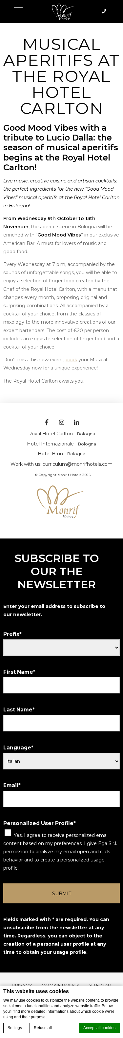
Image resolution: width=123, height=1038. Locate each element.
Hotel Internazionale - (61, 444)
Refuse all (43, 1028)
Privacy (22, 985)
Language (17, 748)
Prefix (11, 634)
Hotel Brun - (61, 454)
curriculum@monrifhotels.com (78, 464)
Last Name (17, 710)
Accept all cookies (99, 1028)
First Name (18, 672)
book (71, 360)
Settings (15, 1028)
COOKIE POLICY (60, 985)
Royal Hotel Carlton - (61, 434)
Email (10, 785)
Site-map (100, 985)
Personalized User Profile (38, 823)
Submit (61, 893)
